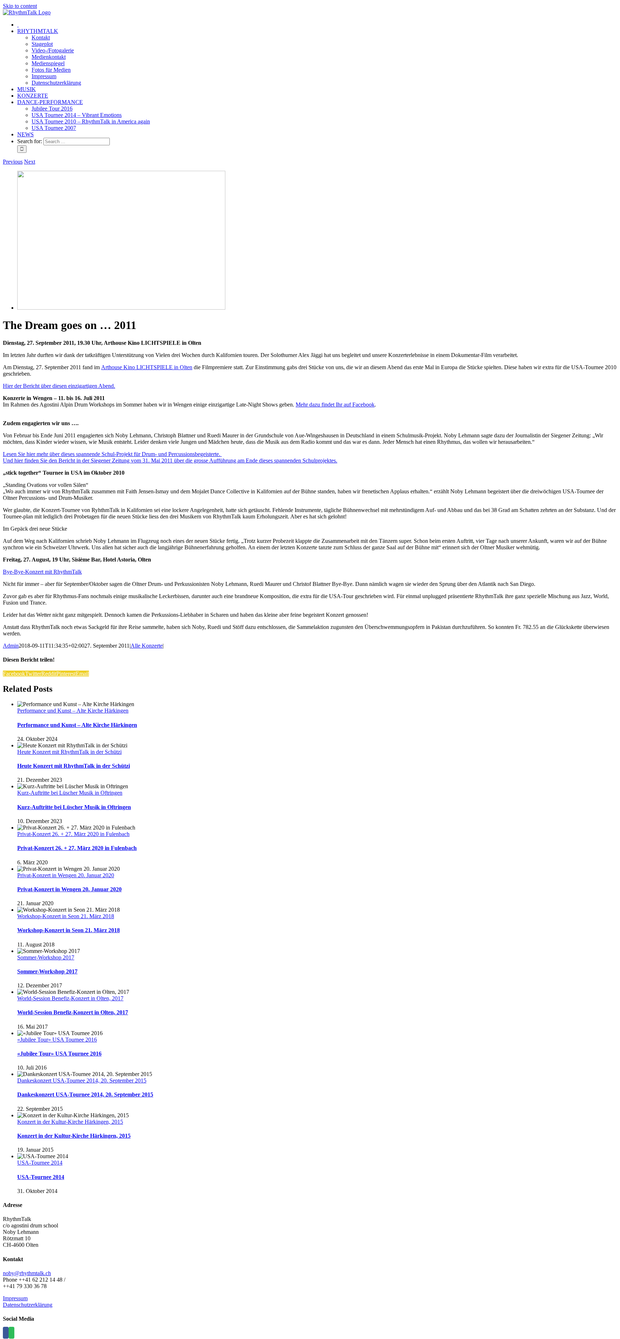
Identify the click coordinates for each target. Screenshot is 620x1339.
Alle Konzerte (147, 646)
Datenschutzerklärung (27, 1305)
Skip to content (20, 6)
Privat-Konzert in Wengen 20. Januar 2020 (65, 875)
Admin (11, 646)
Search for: (29, 141)
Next (29, 162)
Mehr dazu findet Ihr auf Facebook (335, 404)
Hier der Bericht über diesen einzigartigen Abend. (59, 386)
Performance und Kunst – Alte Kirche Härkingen (72, 711)
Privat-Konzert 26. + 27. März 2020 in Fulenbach (73, 834)
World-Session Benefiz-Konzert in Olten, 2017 (70, 998)
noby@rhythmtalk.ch (27, 1273)
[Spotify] (11, 1333)
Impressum (15, 1298)
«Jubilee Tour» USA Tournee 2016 (57, 1040)
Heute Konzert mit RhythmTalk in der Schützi (69, 752)
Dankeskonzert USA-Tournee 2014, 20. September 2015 (81, 1080)
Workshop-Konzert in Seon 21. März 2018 (65, 916)
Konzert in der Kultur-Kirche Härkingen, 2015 (70, 1122)
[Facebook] (6, 1333)
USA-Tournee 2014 (39, 1163)
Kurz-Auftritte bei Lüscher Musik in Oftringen (69, 793)
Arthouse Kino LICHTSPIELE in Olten (146, 367)
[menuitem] (18, 25)
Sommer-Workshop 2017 (45, 957)
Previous (13, 162)
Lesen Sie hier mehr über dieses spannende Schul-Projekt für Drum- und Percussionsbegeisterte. (112, 454)
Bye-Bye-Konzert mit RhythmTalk (42, 572)
